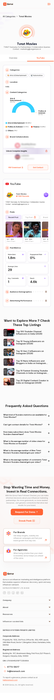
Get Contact (38, 167)
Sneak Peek (25, 520)
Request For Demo (25, 512)
